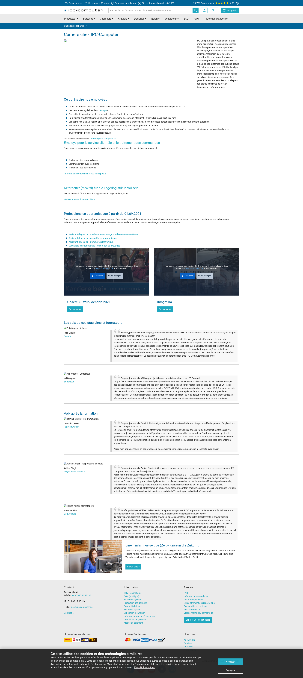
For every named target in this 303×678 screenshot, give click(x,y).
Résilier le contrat (192, 609)
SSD (186, 18)
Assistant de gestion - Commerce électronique (91, 242)
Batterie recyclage (132, 599)
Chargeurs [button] (105, 18)
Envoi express (75, 3)
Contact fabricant (132, 606)
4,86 (213, 3)
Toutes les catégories (216, 18)
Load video (99, 276)
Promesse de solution (125, 3)
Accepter (230, 661)
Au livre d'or (189, 640)
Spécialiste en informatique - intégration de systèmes (94, 245)
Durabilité (188, 646)
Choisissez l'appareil (74, 26)
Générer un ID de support (198, 620)
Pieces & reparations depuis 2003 (157, 3)
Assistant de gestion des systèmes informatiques (92, 238)
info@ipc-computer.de (81, 607)
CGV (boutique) (131, 596)
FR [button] (213, 10)
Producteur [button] (70, 18)
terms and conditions (104, 268)
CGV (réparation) (132, 593)
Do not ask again (114, 276)
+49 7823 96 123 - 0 (81, 595)
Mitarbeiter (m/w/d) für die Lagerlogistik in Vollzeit (101, 188)
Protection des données (135, 603)
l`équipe (103, 110)
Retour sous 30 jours (98, 3)
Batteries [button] (88, 18)
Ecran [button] (154, 18)
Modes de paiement (133, 623)
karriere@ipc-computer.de (103, 138)
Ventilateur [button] (171, 18)
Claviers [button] (122, 18)
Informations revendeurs (196, 596)
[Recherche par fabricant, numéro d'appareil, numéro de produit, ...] (196, 10)
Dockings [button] (139, 18)
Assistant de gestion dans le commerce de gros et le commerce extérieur (104, 234)
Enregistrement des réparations (199, 603)
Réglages (230, 670)
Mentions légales (132, 609)
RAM (196, 18)
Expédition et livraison (134, 613)
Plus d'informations (144, 667)
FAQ (186, 593)
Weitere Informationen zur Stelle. (80, 199)
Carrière (188, 643)
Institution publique (193, 599)
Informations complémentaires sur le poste (85, 173)
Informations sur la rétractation (139, 616)
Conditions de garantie (135, 619)
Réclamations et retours (195, 606)
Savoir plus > (75, 309)
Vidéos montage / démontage (198, 613)
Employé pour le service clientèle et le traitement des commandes (112, 143)
